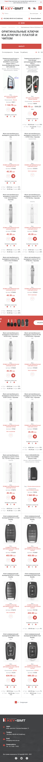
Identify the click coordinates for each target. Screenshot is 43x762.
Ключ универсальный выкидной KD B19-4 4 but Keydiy (10, 575)
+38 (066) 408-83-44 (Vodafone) (13, 18)
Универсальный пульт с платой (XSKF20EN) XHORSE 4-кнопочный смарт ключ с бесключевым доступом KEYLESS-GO (10, 63)
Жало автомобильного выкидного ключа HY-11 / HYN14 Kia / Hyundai (32, 135)
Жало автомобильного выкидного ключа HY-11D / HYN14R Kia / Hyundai (11, 197)
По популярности (7, 52)
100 (41, 52)
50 (38, 52)
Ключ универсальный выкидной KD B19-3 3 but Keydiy (32, 517)
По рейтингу (24, 52)
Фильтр (22, 46)
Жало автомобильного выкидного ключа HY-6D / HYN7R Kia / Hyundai (32, 334)
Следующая (23, 702)
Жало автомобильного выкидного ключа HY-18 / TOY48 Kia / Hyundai (32, 196)
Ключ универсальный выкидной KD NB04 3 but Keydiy (10, 635)
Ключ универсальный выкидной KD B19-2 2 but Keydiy (10, 517)
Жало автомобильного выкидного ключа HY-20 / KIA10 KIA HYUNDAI (10, 259)
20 (36, 52)
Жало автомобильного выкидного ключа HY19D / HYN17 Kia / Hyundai (32, 395)
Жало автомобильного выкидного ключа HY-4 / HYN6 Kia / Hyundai (32, 259)
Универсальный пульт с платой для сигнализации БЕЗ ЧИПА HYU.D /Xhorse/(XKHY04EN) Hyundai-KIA (32, 63)
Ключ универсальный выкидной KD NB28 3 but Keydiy (32, 635)
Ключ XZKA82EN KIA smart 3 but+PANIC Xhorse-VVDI (32, 456)
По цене (16, 52)
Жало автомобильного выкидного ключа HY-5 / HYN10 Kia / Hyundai (10, 334)
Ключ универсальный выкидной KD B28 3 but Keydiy (32, 575)
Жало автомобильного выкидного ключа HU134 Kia (10, 135)
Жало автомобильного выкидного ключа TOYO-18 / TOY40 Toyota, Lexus (10, 456)
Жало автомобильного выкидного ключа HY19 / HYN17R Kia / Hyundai (10, 395)
